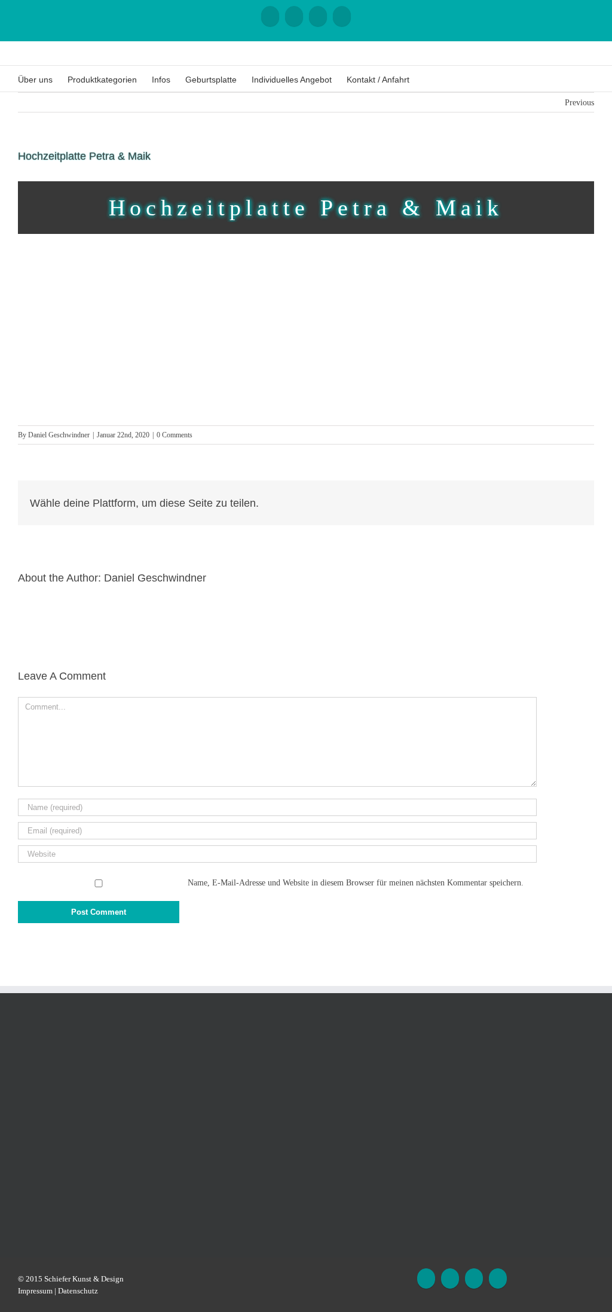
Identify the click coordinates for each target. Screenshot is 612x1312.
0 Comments (174, 435)
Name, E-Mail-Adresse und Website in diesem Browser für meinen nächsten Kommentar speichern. (356, 882)
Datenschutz (78, 1290)
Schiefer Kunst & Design (84, 1278)
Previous (579, 102)
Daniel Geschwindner (59, 435)
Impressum (35, 1290)
